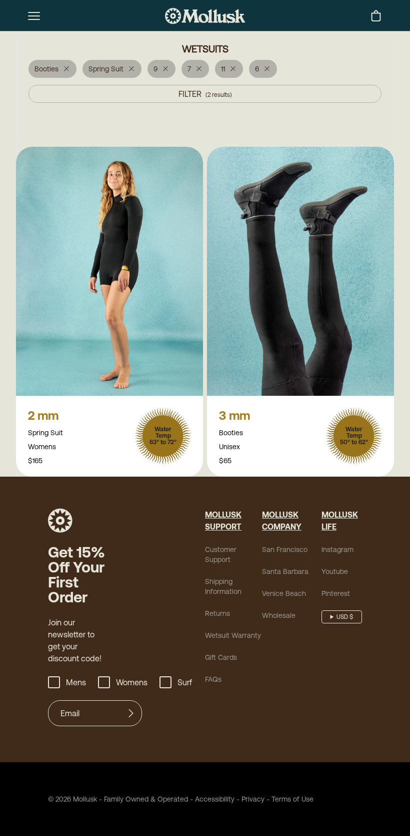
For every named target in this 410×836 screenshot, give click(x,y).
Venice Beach (284, 593)
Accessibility (211, 799)
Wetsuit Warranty (233, 635)
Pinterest (336, 593)
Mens (76, 682)
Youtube (335, 571)
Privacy (253, 799)
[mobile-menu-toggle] (34, 16)
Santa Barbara (285, 571)
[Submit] (131, 713)
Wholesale (279, 615)
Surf (185, 682)
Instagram (338, 550)
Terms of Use (293, 799)
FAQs (213, 679)
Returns (217, 613)
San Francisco (285, 550)
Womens (132, 682)
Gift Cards (221, 657)
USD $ (344, 616)
